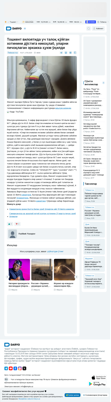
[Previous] (7, 277)
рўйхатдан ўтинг (55, 251)
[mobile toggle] (25, 28)
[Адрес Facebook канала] (15, 368)
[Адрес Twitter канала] (24, 368)
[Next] (76, 277)
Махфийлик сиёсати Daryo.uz (29, 399)
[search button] (88, 28)
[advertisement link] (90, 21)
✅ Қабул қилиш (72, 395)
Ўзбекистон (13, 53)
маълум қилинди (63, 108)
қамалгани (26, 195)
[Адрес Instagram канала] (20, 368)
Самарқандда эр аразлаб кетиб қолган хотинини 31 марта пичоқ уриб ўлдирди (42, 215)
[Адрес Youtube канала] (11, 368)
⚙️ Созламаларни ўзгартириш (95, 395)
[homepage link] (14, 28)
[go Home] (12, 345)
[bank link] (27, 22)
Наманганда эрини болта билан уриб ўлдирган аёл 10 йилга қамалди (41, 209)
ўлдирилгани (22, 198)
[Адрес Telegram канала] (6, 368)
